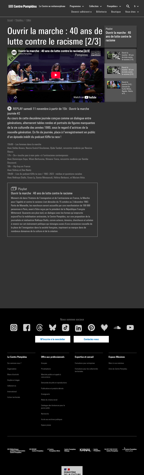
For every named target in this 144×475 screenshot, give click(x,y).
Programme (75, 6)
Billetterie (101, 11)
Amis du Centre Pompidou (118, 369)
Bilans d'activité (13, 374)
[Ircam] (38, 452)
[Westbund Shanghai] (113, 452)
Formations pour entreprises (85, 363)
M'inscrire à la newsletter (52, 339)
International (12, 391)
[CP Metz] (56, 452)
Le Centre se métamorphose (53, 6)
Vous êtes (130, 11)
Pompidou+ (112, 6)
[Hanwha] (129, 452)
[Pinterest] (91, 328)
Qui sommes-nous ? (14, 363)
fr (135, 6)
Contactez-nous (91, 339)
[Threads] (39, 328)
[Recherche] (128, 6)
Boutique (117, 11)
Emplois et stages (13, 380)
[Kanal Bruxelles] (92, 452)
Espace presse (46, 425)
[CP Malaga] (72, 452)
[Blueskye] (52, 328)
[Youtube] (130, 328)
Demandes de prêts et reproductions (54, 382)
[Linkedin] (78, 328)
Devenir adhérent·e (82, 11)
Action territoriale (13, 397)
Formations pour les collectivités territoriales (86, 370)
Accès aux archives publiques (51, 419)
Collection (94, 6)
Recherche (45, 414)
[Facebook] (26, 328)
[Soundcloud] (117, 328)
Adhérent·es (11, 386)
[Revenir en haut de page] (137, 468)
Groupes (44, 363)
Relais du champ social (49, 400)
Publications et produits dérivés (52, 388)
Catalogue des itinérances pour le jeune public (53, 406)
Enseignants (45, 394)
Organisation (11, 369)
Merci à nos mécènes (116, 363)
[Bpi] (18, 452)
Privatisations (46, 369)
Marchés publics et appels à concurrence (51, 375)
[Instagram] (13, 328)
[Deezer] (104, 328)
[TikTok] (65, 328)
